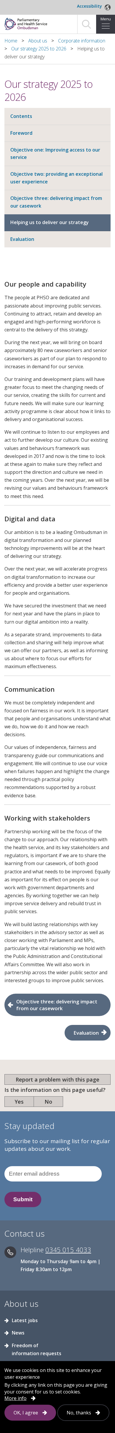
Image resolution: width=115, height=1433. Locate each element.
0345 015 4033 (68, 1249)
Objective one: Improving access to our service (55, 154)
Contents (21, 116)
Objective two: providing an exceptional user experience (56, 178)
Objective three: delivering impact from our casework (56, 202)
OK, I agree (26, 1412)
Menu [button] (106, 19)
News (18, 1333)
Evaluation (22, 239)
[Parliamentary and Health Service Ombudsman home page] (33, 23)
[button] (86, 24)
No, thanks (79, 1412)
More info (15, 1398)
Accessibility (89, 6)
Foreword (21, 133)
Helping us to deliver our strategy (49, 222)
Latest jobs (25, 1320)
